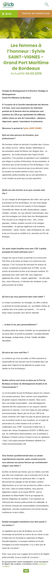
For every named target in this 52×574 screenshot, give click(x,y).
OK (26, 570)
